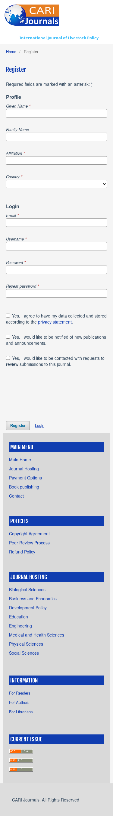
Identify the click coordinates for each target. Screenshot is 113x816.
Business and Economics (33, 598)
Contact (16, 496)
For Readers (19, 693)
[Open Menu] (11, 38)
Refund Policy (22, 552)
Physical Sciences (26, 644)
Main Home (20, 459)
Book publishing (24, 487)
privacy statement (55, 322)
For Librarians (21, 711)
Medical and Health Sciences (36, 635)
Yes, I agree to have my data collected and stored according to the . (56, 319)
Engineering (20, 626)
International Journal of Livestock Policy (59, 37)
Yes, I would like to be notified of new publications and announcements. (56, 340)
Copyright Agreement (29, 534)
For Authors (19, 702)
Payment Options (25, 478)
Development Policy (28, 608)
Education (18, 617)
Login (39, 425)
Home (11, 51)
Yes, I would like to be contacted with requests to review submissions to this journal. (55, 361)
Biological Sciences (27, 589)
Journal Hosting (24, 469)
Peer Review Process (29, 543)
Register (18, 425)
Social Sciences (24, 653)
